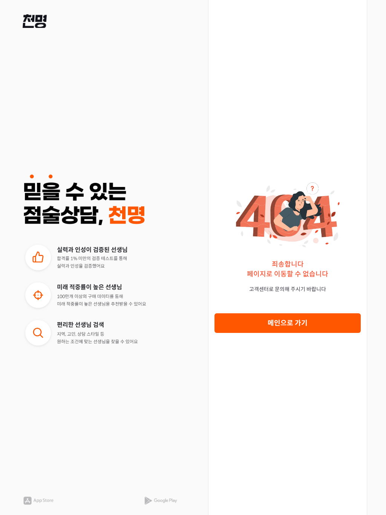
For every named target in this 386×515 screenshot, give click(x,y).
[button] (35, 21)
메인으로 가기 (288, 323)
